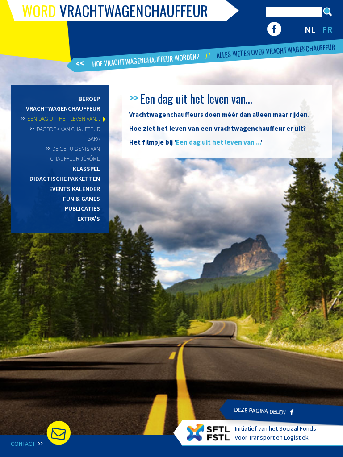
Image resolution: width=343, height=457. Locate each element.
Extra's (88, 219)
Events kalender (74, 189)
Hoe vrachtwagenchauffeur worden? (146, 59)
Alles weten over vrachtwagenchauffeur (275, 51)
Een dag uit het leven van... (63, 119)
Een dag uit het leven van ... (218, 142)
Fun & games (81, 199)
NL (310, 29)
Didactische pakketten (64, 178)
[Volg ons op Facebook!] (274, 29)
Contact (24, 444)
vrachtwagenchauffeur (115, 10)
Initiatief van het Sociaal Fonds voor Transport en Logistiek (275, 432)
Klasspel (86, 169)
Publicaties (82, 208)
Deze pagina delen (260, 411)
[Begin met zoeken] (327, 12)
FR (327, 29)
